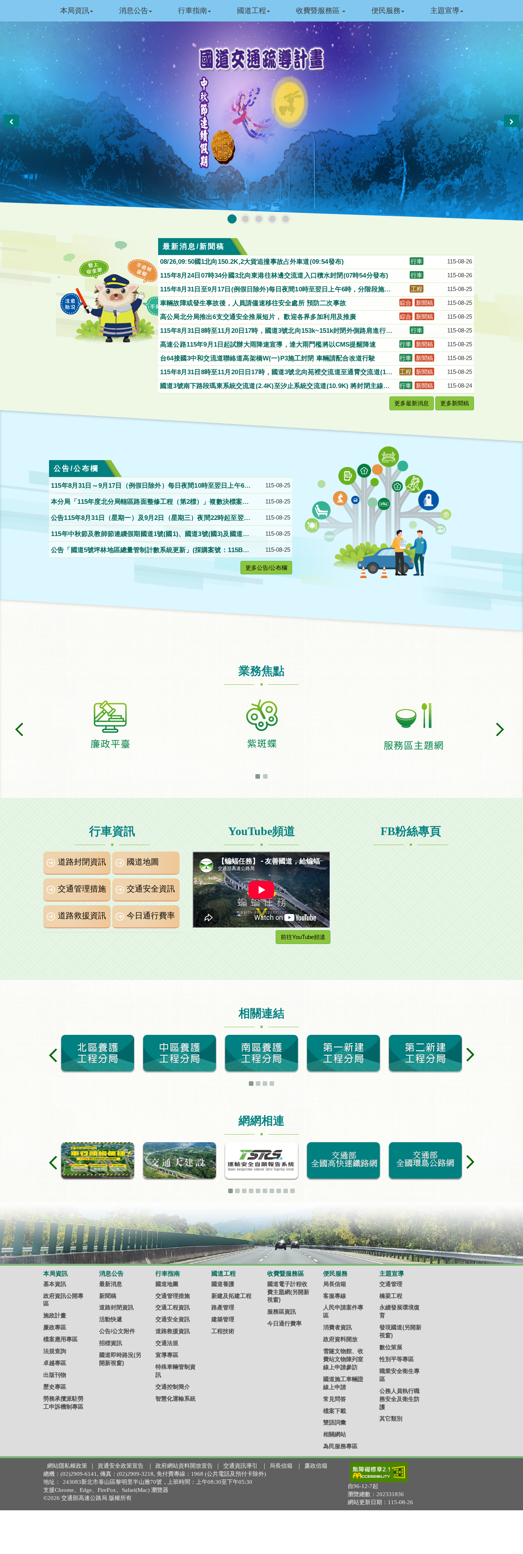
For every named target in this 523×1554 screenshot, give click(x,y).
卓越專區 (54, 1363)
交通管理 (390, 1284)
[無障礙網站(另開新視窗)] (379, 1472)
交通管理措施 (82, 888)
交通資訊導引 (240, 1466)
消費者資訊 (337, 1327)
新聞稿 (107, 1296)
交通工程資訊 (172, 1307)
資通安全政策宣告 (121, 1466)
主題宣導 (444, 11)
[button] (11, 121)
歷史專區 (54, 1386)
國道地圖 (143, 862)
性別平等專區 (396, 1359)
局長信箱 (334, 1284)
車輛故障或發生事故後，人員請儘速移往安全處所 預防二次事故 (254, 303)
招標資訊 (110, 1343)
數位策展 (390, 1347)
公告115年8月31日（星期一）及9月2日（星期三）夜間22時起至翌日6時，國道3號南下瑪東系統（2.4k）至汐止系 (150, 518)
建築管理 (222, 1319)
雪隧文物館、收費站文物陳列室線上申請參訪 (343, 1359)
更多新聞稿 (454, 403)
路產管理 (222, 1307)
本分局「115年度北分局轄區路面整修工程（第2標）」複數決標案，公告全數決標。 (150, 502)
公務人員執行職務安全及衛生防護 (399, 1399)
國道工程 (251, 11)
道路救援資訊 (82, 915)
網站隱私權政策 (67, 1466)
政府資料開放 (340, 1339)
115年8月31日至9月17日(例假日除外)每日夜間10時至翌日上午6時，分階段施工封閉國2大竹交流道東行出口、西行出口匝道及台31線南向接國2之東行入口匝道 (276, 290)
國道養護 (222, 1284)
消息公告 (133, 11)
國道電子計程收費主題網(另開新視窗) (288, 1292)
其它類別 (390, 1418)
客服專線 (334, 1296)
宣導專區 (166, 1355)
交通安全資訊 (151, 888)
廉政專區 (54, 1327)
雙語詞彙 (334, 1422)
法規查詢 (54, 1351)
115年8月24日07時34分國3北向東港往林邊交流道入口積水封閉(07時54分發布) (275, 275)
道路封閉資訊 (82, 862)
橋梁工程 (390, 1296)
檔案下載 (334, 1411)
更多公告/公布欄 (266, 567)
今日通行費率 (151, 915)
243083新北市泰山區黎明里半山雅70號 (112, 1482)
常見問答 (334, 1399)
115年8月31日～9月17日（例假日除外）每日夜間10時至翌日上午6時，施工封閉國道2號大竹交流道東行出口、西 (147, 486)
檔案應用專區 (60, 1339)
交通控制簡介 (172, 1386)
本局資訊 (74, 11)
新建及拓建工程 (231, 1296)
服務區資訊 (281, 1311)
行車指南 (192, 11)
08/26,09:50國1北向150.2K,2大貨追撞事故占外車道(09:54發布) (253, 261)
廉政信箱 (315, 1466)
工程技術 (222, 1331)
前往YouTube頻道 (303, 937)
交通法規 (166, 1343)
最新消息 (110, 1284)
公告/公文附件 (117, 1331)
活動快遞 (110, 1319)
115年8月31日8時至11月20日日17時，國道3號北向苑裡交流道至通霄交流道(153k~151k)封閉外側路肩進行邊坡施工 (276, 372)
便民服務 (385, 11)
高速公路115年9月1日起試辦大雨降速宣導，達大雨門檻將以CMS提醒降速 (269, 344)
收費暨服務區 (319, 11)
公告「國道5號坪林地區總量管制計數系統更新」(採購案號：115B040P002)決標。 (150, 550)
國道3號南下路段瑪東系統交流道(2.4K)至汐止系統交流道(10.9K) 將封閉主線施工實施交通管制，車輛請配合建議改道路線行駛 (275, 386)
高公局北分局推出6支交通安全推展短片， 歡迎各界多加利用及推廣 (259, 317)
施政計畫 (54, 1315)
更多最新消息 (411, 403)
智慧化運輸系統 (175, 1398)
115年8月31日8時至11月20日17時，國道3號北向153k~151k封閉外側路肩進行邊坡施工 (276, 331)
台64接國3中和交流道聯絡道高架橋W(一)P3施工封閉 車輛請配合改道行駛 (269, 358)
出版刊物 (54, 1374)
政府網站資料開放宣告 (184, 1466)
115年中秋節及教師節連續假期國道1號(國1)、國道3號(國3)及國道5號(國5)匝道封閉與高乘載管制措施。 (148, 534)
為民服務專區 (340, 1446)
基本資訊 (54, 1284)
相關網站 (334, 1434)
